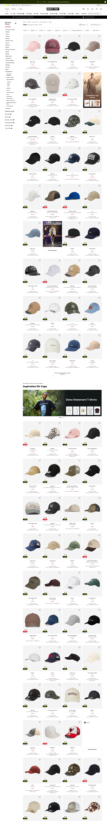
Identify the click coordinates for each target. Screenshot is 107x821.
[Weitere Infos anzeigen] (33, 69)
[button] (84, 24)
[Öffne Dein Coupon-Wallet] (83, 9)
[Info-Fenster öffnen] (105, 2)
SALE (29, 22)
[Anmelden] (88, 9)
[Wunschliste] (97, 9)
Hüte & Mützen (43, 22)
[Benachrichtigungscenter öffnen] (92, 9)
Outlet (8, 5)
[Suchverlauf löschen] (101, 13)
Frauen (7, 9)
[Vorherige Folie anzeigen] (92, 386)
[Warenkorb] (101, 9)
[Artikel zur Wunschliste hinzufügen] (40, 36)
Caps (50, 22)
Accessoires (35, 22)
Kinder (20, 9)
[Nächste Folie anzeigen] (100, 386)
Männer (14, 9)
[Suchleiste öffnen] (89, 13)
